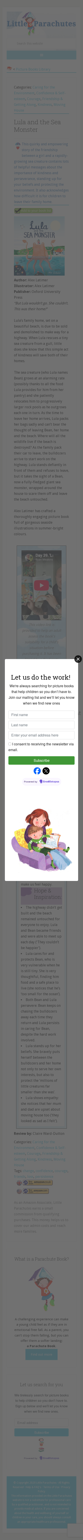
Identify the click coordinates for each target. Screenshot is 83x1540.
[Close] (78, 659)
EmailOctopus (51, 782)
